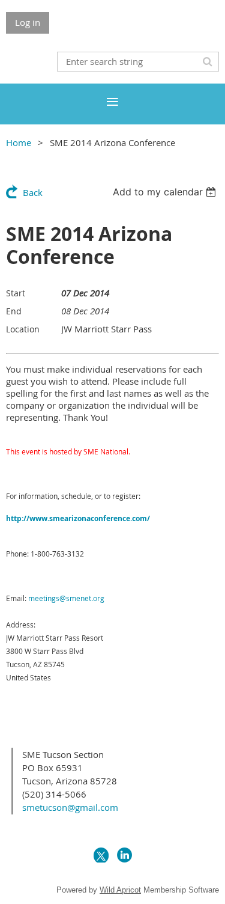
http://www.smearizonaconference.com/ (78, 518)
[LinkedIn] (124, 855)
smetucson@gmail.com (70, 807)
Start (15, 293)
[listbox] (166, 192)
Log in (27, 22)
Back (33, 192)
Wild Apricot (120, 889)
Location (23, 329)
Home (18, 142)
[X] (101, 855)
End (14, 311)
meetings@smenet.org (66, 598)
